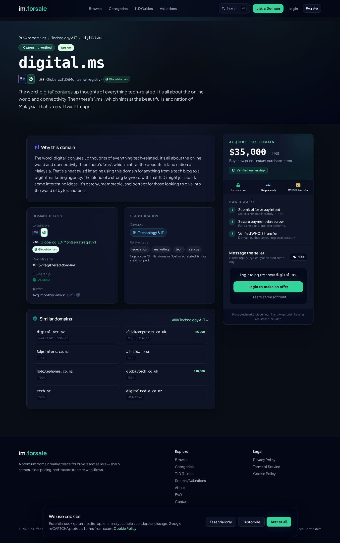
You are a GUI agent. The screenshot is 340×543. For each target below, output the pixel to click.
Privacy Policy (264, 459)
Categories (118, 8)
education (139, 249)
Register (312, 8)
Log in (293, 8)
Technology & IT (64, 37)
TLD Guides (144, 8)
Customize (251, 522)
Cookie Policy (264, 473)
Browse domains (32, 37)
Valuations (168, 8)
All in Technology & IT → (190, 319)
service (194, 249)
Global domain (118, 79)
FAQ (178, 494)
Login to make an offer (268, 286)
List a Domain (268, 8)
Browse (95, 8)
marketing (161, 249)
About (180, 487)
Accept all (279, 521)
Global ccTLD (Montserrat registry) (74, 79)
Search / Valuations (190, 480)
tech (179, 249)
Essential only (221, 522)
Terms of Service (266, 466)
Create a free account (268, 297)
